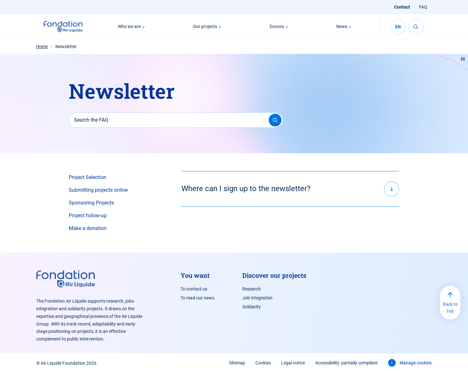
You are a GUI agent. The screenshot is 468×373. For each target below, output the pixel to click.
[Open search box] (415, 26)
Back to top (450, 307)
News (341, 26)
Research (251, 288)
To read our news (197, 297)
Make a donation (88, 228)
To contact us (194, 288)
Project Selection (87, 177)
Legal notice (293, 362)
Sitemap (237, 362)
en (398, 26)
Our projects (205, 26)
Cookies (263, 362)
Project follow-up (88, 215)
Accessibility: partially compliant (346, 362)
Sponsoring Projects (91, 203)
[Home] (63, 26)
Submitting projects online (98, 190)
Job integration (257, 297)
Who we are (129, 26)
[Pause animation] (462, 58)
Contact (402, 7)
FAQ (423, 7)
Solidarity (251, 306)
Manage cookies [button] (416, 362)
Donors (277, 26)
